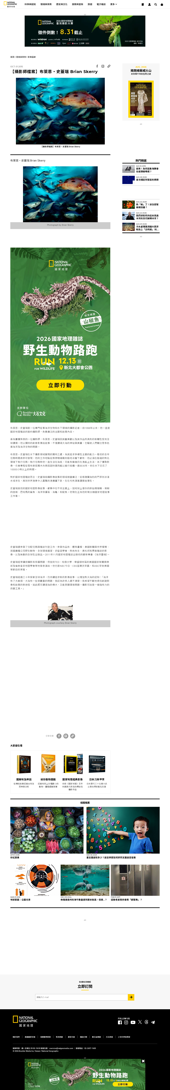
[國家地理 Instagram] (126, 1022)
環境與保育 (46, 4)
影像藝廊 (32, 57)
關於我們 (16, 1037)
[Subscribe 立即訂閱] (131, 997)
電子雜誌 (101, 4)
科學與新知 (30, 4)
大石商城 (109, 1037)
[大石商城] (162, 4)
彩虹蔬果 (14, 857)
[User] (149, 4)
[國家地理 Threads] (146, 1022)
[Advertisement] (60, 521)
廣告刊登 (71, 1037)
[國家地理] (10, 7)
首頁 (12, 57)
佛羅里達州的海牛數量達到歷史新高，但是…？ (84, 900)
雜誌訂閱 (83, 1037)
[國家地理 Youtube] (133, 1022)
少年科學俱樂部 (124, 1037)
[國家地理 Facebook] (120, 1022)
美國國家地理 (30, 1037)
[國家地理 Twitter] (140, 1022)
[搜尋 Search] (155, 4)
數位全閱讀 (96, 1037)
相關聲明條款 (45, 1037)
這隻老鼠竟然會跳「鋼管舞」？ (126, 900)
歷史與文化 (61, 4)
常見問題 (59, 1037)
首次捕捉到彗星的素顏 (147, 180)
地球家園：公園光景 (20, 900)
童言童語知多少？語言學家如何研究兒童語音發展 (111, 857)
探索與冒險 (77, 4)
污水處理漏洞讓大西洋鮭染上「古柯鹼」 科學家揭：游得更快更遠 (147, 229)
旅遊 (90, 4)
